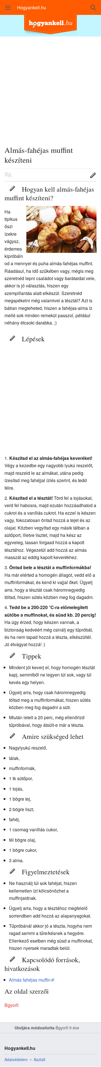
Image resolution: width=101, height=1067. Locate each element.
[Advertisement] (50, 87)
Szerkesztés (12, 188)
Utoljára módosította (34, 1027)
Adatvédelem (16, 1059)
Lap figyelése (75, 175)
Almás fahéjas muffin (29, 980)
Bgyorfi (11, 1005)
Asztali (39, 1059)
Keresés (93, 7)
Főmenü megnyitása (8, 7)
